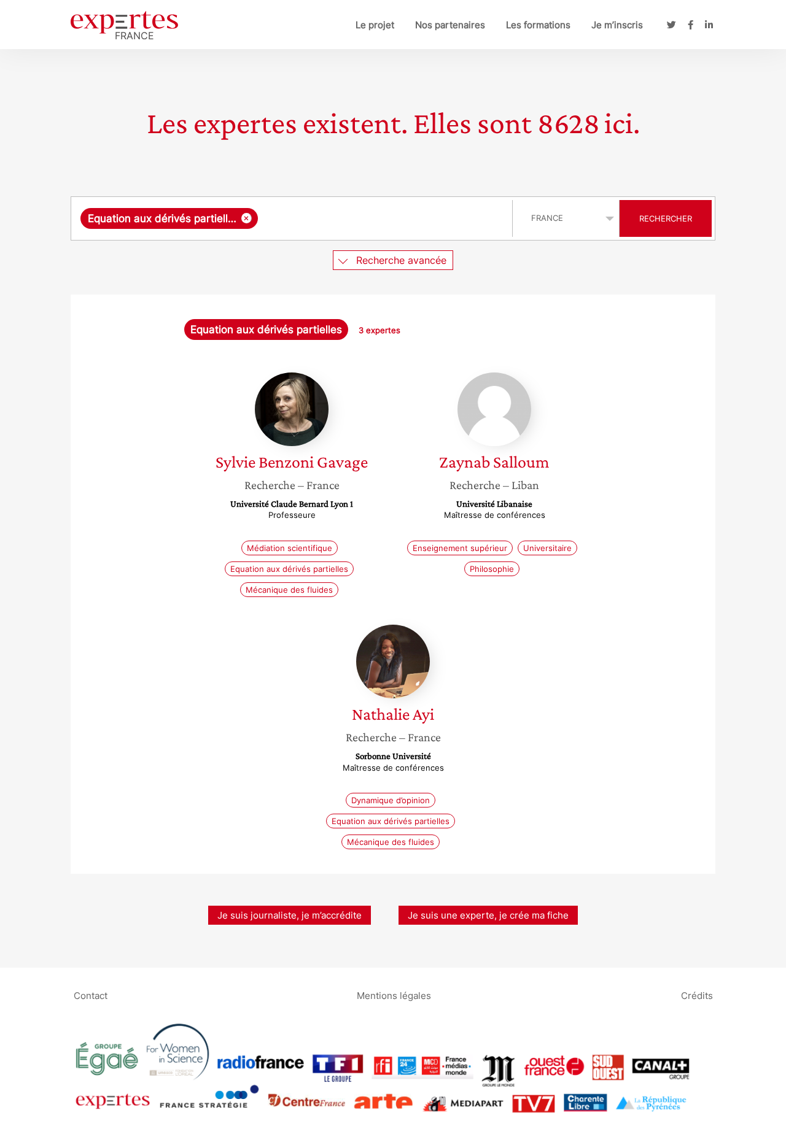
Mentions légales (394, 995)
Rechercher (665, 218)
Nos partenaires (450, 25)
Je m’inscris (617, 25)
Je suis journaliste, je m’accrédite (289, 915)
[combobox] (293, 218)
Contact (90, 995)
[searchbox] (382, 218)
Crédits (697, 995)
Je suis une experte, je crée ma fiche (488, 915)
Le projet (375, 25)
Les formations (538, 25)
